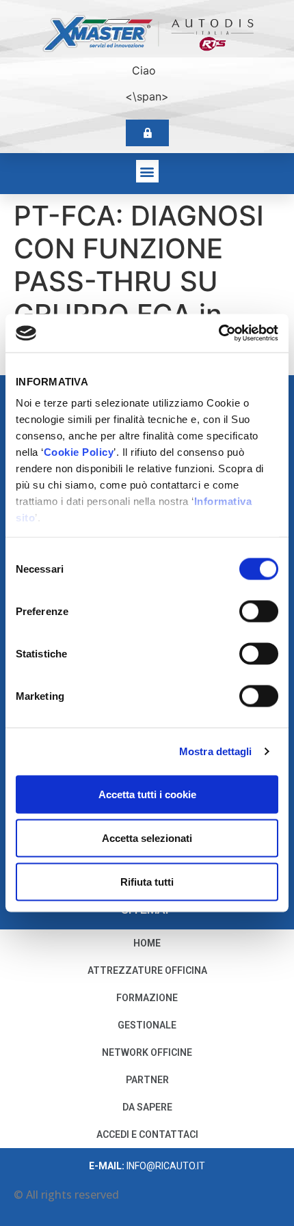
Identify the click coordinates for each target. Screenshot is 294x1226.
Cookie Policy (79, 452)
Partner (147, 1079)
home (147, 943)
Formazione (147, 997)
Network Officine (147, 1052)
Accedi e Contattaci (147, 1134)
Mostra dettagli (215, 751)
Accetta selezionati (147, 837)
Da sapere (147, 1107)
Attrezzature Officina (147, 970)
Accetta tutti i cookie (147, 794)
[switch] (258, 611)
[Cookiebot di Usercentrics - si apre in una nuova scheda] (218, 333)
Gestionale (147, 1025)
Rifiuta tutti (147, 881)
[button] (147, 171)
